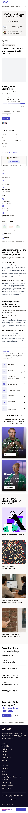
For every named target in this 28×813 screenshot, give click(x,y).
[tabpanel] (14, 235)
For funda (5, 760)
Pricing (4, 755)
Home (3, 722)
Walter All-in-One (8, 749)
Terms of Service (7, 785)
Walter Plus (5, 746)
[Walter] (5, 2)
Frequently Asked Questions (11, 777)
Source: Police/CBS (11, 241)
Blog (3, 771)
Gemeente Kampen (5, 6)
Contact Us (5, 780)
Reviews (4, 752)
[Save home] (25, 6)
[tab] (4, 226)
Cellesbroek (18, 6)
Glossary (5, 774)
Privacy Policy (6, 783)
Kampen (12, 6)
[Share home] (22, 6)
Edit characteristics (13, 152)
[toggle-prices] (10, 21)
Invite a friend (6, 757)
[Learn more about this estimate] (14, 45)
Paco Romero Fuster (17, 33)
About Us (5, 768)
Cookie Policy (6, 788)
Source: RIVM (4, 241)
